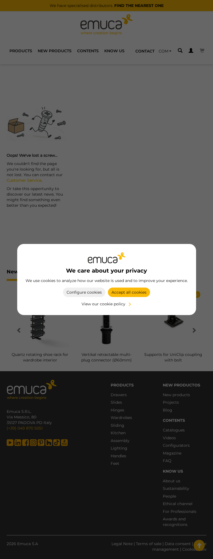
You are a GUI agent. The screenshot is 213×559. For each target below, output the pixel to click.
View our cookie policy (103, 303)
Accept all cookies (128, 292)
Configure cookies (84, 292)
